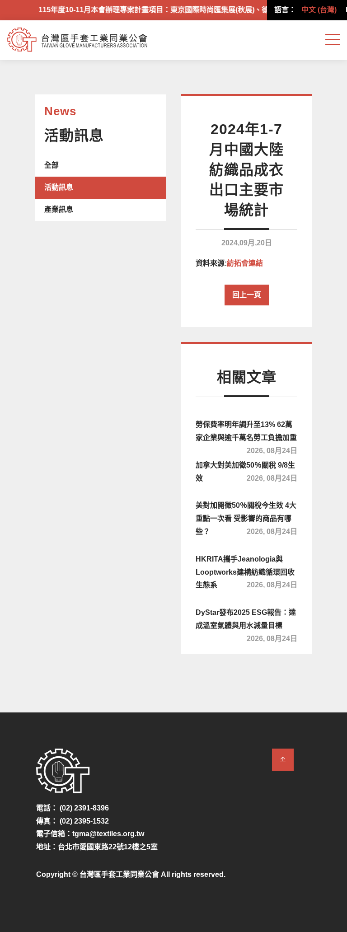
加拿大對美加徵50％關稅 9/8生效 (246, 471)
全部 (51, 165)
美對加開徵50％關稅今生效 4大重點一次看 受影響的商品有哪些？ (246, 518)
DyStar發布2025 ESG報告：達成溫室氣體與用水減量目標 (246, 624)
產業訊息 (58, 209)
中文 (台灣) (319, 10)
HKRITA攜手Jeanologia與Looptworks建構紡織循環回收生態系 (246, 572)
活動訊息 (58, 187)
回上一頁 (246, 295)
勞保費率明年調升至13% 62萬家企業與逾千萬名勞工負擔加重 (246, 436)
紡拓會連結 (245, 263)
